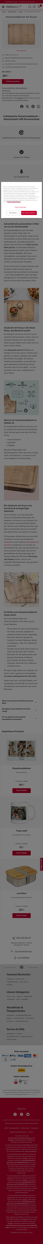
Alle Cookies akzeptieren (29, 212)
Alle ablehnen (13, 212)
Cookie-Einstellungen (20, 207)
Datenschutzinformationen (14, 201)
